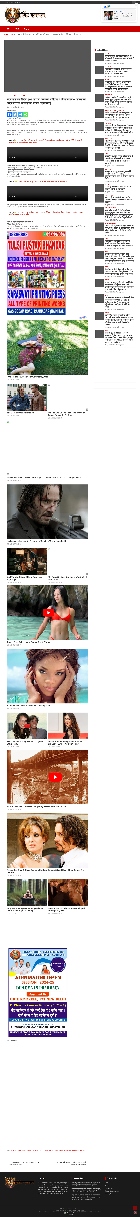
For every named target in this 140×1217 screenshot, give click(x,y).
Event (107, 153)
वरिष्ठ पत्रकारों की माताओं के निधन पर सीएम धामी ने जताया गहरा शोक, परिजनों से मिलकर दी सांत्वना (119, 58)
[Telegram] (20, 114)
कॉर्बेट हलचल (20, 107)
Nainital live (64, 1150)
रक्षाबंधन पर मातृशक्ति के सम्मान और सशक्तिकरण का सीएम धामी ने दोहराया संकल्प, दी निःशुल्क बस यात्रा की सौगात (119, 243)
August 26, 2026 (110, 63)
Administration (110, 208)
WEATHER (108, 169)
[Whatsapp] (25, 114)
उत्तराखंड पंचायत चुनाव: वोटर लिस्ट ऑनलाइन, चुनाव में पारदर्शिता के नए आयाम (24, 1163)
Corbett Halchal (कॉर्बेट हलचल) (72, 1209)
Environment (109, 1188)
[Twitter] (15, 114)
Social (107, 184)
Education (108, 138)
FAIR (106, 195)
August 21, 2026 (110, 345)
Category (25, 29)
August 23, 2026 (110, 248)
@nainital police (16, 1150)
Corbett (108, 110)
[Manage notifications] (135, 1212)
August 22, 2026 (110, 292)
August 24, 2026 (110, 205)
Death (107, 53)
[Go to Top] (135, 1208)
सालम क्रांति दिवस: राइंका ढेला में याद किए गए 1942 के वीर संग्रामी (118, 188)
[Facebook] (9, 114)
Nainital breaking (54, 1150)
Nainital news (72, 1150)
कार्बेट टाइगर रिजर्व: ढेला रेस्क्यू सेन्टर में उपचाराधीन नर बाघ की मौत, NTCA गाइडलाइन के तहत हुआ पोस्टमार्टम (118, 114)
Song (107, 79)
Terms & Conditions (112, 1191)
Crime (23, 96)
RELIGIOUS (108, 95)
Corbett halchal (26, 1150)
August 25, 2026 (110, 135)
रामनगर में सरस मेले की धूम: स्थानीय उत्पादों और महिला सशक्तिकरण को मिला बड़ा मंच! (118, 199)
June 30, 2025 (11, 107)
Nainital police (81, 1150)
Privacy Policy (109, 1194)
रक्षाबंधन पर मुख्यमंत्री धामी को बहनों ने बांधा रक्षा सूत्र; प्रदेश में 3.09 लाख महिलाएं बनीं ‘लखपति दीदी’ (118, 71)
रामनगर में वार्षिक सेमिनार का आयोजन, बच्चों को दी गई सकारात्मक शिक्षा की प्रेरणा (71, 1163)
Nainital (46, 1150)
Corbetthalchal (13, 96)
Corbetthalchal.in (37, 1150)
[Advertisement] (47, 931)
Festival (108, 66)
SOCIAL (16, 29)
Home (107, 1183)
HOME (8, 29)
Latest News (103, 50)
